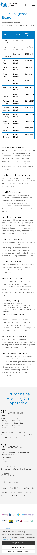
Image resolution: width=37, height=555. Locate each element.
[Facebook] (12, 474)
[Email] (7, 474)
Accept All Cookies (18, 543)
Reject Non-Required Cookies (18, 551)
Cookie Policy (6, 539)
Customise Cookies (18, 547)
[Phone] (3, 474)
